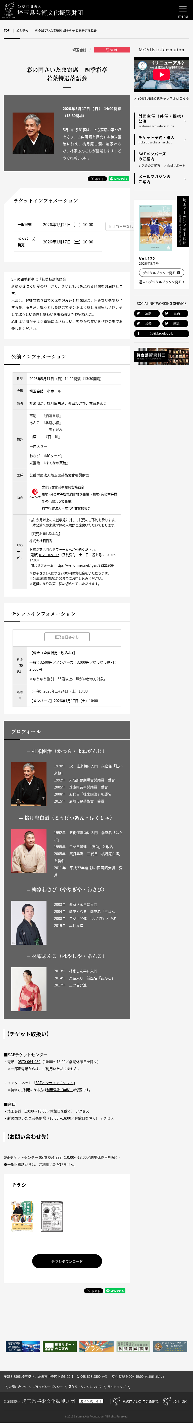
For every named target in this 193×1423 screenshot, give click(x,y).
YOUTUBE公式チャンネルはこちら (163, 98)
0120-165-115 (49, 554)
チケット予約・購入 (156, 139)
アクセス (82, 1111)
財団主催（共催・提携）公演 (161, 120)
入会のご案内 (151, 165)
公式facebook (161, 333)
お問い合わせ (18, 1387)
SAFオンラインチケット (54, 1082)
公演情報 (22, 30)
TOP (7, 30)
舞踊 (176, 313)
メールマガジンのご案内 (154, 179)
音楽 (148, 323)
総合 (176, 323)
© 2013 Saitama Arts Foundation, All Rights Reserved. (96, 1416)
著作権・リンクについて (85, 1387)
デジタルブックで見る (159, 272)
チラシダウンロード (67, 1261)
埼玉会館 (179, 1401)
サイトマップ (117, 1387)
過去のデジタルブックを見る (160, 281)
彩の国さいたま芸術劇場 (141, 1401)
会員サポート (176, 165)
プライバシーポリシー (48, 1387)
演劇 (148, 313)
